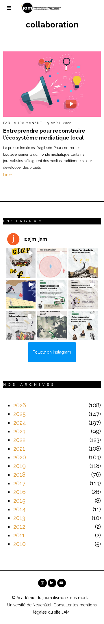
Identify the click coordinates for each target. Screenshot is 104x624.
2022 (19, 440)
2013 (19, 518)
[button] (21, 263)
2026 (19, 405)
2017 (19, 483)
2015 (19, 500)
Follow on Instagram (52, 352)
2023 (19, 431)
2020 (19, 457)
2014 (19, 509)
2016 (19, 492)
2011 (19, 535)
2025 (19, 414)
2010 (19, 544)
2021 (19, 448)
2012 (19, 526)
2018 (19, 474)
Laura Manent (27, 123)
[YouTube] (61, 583)
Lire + (7, 174)
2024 (19, 422)
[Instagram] (42, 583)
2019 (19, 466)
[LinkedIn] (52, 583)
